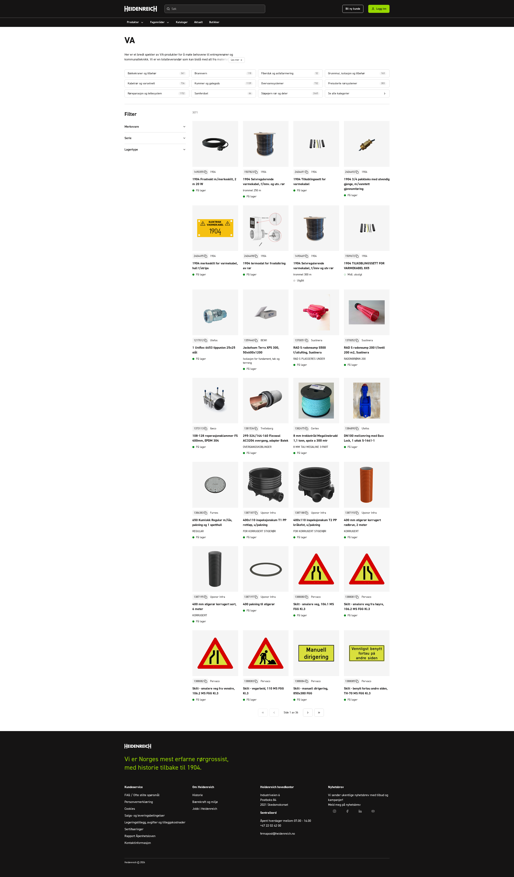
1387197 (249, 597)
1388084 (300, 681)
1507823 (249, 172)
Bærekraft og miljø (205, 802)
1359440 (249, 340)
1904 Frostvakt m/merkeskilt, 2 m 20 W (214, 181)
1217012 (199, 340)
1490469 (300, 256)
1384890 (350, 428)
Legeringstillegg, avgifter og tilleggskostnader (154, 822)
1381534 (249, 428)
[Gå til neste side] (308, 713)
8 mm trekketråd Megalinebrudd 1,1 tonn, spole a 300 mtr (315, 438)
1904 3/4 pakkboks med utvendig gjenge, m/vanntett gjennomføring (367, 184)
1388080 (300, 597)
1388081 (350, 597)
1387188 (300, 513)
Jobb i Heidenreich (204, 809)
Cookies (129, 809)
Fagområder (157, 22)
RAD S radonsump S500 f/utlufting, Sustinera (309, 350)
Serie (128, 138)
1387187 (249, 513)
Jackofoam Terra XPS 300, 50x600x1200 (261, 350)
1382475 (300, 428)
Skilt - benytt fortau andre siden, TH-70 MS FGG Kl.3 (366, 691)
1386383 (199, 513)
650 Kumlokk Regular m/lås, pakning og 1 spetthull (212, 522)
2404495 (199, 256)
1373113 (199, 428)
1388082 (199, 681)
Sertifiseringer (133, 829)
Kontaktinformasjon (137, 843)
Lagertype (131, 150)
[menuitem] (135, 22)
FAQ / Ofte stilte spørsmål (141, 795)
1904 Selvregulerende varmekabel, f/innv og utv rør (313, 265)
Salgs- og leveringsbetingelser (144, 816)
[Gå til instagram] (334, 811)
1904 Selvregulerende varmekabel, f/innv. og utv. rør (264, 181)
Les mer (235, 59)
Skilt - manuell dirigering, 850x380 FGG (310, 691)
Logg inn (381, 9)
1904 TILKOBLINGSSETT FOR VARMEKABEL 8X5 (364, 265)
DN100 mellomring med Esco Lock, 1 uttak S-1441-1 (364, 438)
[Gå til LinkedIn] (360, 811)
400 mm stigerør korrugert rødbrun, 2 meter (362, 522)
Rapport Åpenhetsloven (139, 836)
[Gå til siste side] (319, 713)
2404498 (249, 256)
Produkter (133, 22)
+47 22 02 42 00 (270, 826)
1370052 (350, 340)
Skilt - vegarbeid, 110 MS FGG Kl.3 (263, 691)
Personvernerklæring (138, 802)
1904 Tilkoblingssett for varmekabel (309, 181)
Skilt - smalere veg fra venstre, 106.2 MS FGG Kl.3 (213, 691)
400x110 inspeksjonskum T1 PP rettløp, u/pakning (264, 522)
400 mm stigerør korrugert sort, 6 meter (214, 606)
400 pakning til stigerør (259, 604)
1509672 (350, 256)
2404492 (350, 172)
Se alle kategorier (338, 93)
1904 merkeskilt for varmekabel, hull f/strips (215, 265)
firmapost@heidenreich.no (277, 834)
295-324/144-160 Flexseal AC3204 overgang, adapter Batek (265, 438)
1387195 (199, 597)
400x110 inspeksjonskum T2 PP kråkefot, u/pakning (315, 522)
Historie (197, 795)
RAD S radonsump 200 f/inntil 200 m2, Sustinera (364, 350)
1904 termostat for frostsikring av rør (264, 265)
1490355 (199, 172)
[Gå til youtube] (373, 811)
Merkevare (131, 127)
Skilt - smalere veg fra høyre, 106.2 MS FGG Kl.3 (364, 606)
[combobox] (215, 9)
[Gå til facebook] (347, 811)
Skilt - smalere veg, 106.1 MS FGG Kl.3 (313, 606)
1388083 (249, 681)
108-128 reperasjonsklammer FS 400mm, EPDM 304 (215, 438)
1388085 (350, 681)
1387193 (350, 513)
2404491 (300, 172)
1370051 (300, 340)
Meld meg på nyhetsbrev (344, 805)
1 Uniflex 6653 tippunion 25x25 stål (213, 350)
